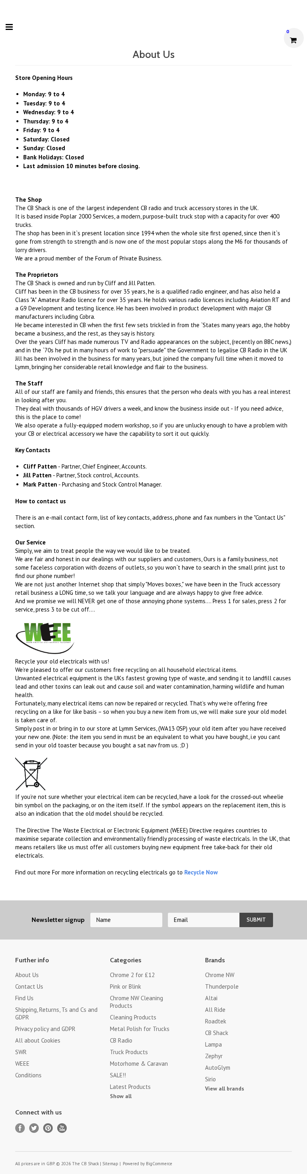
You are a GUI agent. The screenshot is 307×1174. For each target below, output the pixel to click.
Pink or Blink (125, 986)
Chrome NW (219, 975)
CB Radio (121, 1040)
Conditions (28, 1075)
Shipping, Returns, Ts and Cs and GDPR (56, 1013)
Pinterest (48, 1128)
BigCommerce (159, 1163)
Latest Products (130, 1087)
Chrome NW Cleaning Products (136, 1001)
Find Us (24, 998)
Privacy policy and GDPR (45, 1029)
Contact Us (29, 986)
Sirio (210, 1079)
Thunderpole (222, 986)
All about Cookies (37, 1040)
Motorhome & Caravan (139, 1063)
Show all (121, 1096)
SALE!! (118, 1075)
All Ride (215, 1009)
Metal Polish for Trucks (139, 1029)
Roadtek (215, 1021)
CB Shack (216, 1033)
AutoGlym (217, 1067)
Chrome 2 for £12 (132, 975)
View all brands (224, 1088)
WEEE (22, 1063)
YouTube (62, 1128)
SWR (21, 1052)
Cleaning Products (133, 1017)
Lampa (213, 1044)
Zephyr (214, 1056)
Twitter (34, 1128)
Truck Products (129, 1052)
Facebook (20, 1128)
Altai (211, 998)
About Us (27, 975)
